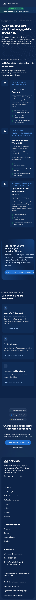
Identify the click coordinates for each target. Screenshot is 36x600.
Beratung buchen (9, 537)
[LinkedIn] (21, 476)
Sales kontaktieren (18, 447)
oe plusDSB (7, 504)
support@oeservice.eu (13, 355)
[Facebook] (13, 476)
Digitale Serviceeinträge (12, 496)
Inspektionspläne (9, 492)
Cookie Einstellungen (11, 582)
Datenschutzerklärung (11, 586)
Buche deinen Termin (12, 382)
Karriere (6, 533)
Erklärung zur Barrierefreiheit (13, 595)
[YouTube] (9, 476)
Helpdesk (7, 541)
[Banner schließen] (33, 10)
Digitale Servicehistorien (12, 500)
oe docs (6, 508)
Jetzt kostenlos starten (16, 443)
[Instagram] (5, 476)
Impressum (23, 582)
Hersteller (7, 516)
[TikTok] (17, 476)
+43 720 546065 (11, 328)
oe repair (7, 512)
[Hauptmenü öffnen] (32, 3)
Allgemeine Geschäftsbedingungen (15, 591)
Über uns (7, 529)
